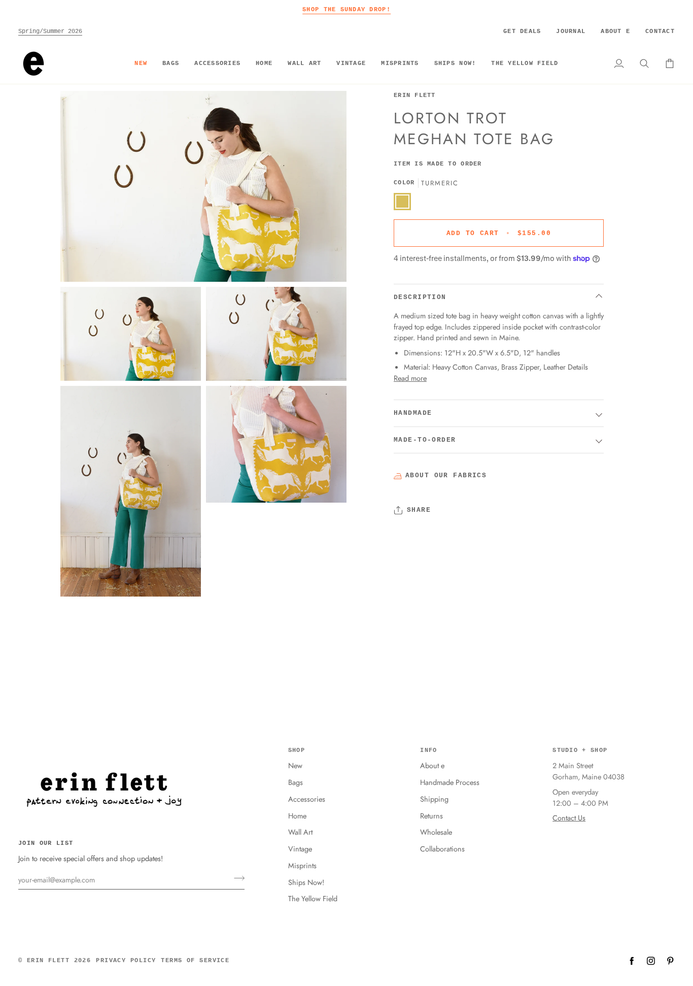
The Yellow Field (312, 898)
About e (432, 765)
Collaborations (442, 848)
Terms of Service (195, 960)
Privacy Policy (126, 960)
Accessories (306, 799)
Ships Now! (306, 882)
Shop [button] (296, 750)
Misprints (302, 865)
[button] (171, 63)
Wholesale (436, 832)
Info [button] (428, 750)
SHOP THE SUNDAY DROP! (346, 9)
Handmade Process (449, 782)
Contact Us (568, 817)
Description (420, 297)
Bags (295, 782)
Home (297, 815)
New (295, 765)
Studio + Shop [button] (579, 750)
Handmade (413, 413)
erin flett (48, 960)
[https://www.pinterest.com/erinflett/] (670, 960)
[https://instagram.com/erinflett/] (650, 960)
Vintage (300, 848)
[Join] (236, 878)
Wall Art (300, 832)
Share (419, 510)
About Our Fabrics (446, 475)
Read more (410, 377)
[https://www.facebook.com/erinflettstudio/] (631, 960)
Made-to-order (425, 440)
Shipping (434, 799)
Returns (431, 815)
